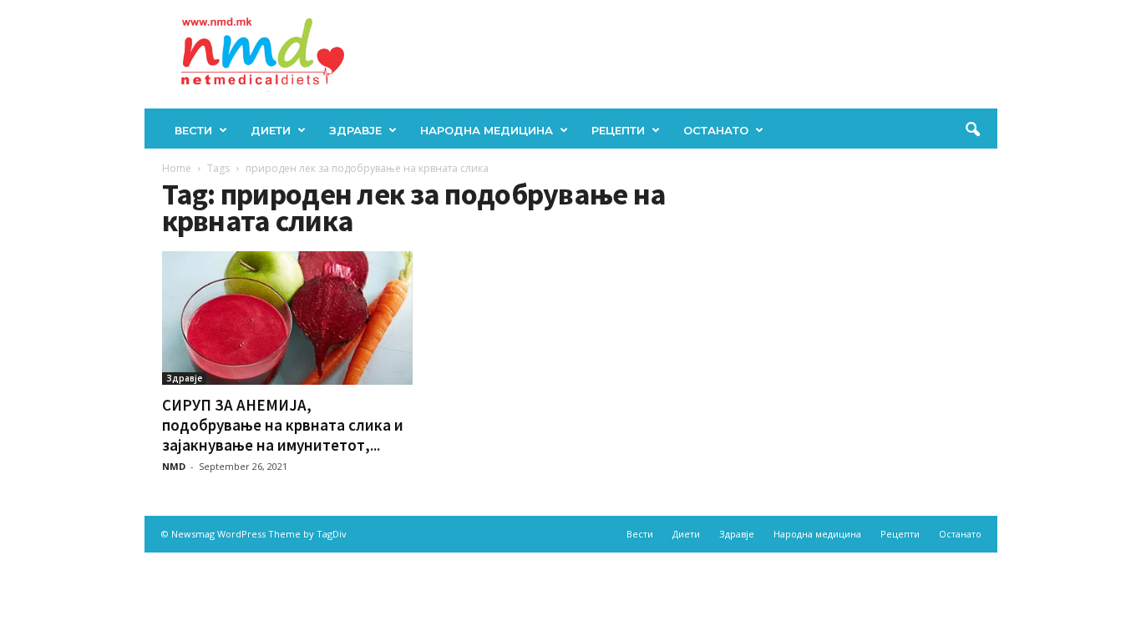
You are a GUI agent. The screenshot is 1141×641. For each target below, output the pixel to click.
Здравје (355, 130)
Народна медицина (486, 130)
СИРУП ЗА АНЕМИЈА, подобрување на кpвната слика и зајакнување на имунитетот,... (282, 425)
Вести (193, 130)
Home (176, 168)
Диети (271, 130)
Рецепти (618, 130)
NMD (173, 466)
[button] (972, 130)
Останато (715, 130)
